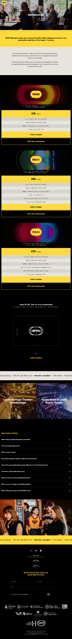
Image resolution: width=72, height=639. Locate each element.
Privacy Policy (25, 594)
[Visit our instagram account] (40, 550)
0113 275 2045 (36, 561)
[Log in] (69, 13)
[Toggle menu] (69, 3)
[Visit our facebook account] (31, 550)
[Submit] (48, 594)
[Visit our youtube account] (36, 550)
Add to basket (36, 134)
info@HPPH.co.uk (36, 566)
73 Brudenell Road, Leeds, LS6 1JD (36, 557)
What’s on (14, 2)
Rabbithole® (34, 634)
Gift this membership (36, 141)
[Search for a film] (69, 6)
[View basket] (69, 9)
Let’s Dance (45, 634)
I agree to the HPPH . (20, 594)
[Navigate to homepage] (4, 2)
